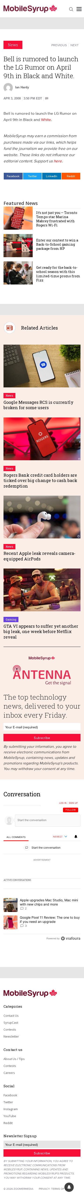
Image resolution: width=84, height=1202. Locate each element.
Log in (62, 803)
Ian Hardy (22, 87)
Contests (10, 1029)
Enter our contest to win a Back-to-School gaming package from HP (57, 244)
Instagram (11, 1109)
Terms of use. (61, 1189)
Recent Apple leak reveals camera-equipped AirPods (39, 555)
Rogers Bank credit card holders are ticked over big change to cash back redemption (40, 480)
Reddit (71, 176)
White (46, 119)
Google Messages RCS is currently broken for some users (39, 404)
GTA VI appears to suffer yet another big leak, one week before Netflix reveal (41, 631)
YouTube (10, 1116)
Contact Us (11, 1016)
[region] (42, 867)
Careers (9, 1073)
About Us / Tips (14, 1059)
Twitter (32, 176)
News (13, 44)
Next (74, 45)
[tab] (16, 837)
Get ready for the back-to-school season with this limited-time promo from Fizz (58, 273)
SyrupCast (11, 1022)
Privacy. (44, 1189)
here (58, 161)
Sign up (73, 803)
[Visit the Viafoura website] (70, 938)
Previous (59, 45)
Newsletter (11, 1036)
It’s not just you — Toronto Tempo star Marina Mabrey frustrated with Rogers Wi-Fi (56, 219)
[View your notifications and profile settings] (75, 836)
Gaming (11, 619)
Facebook (13, 176)
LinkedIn (51, 176)
